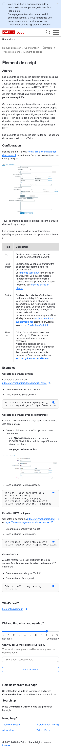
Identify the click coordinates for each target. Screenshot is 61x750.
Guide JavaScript (37, 325)
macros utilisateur (29, 272)
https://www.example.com (41, 518)
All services (8, 730)
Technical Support (11, 724)
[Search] (48, 32)
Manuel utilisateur (11, 47)
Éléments (47, 47)
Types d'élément (11, 51)
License (6, 745)
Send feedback (30, 669)
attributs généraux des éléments (33, 358)
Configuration (31, 47)
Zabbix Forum (43, 730)
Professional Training (47, 724)
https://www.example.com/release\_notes (24, 382)
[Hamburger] (56, 32)
